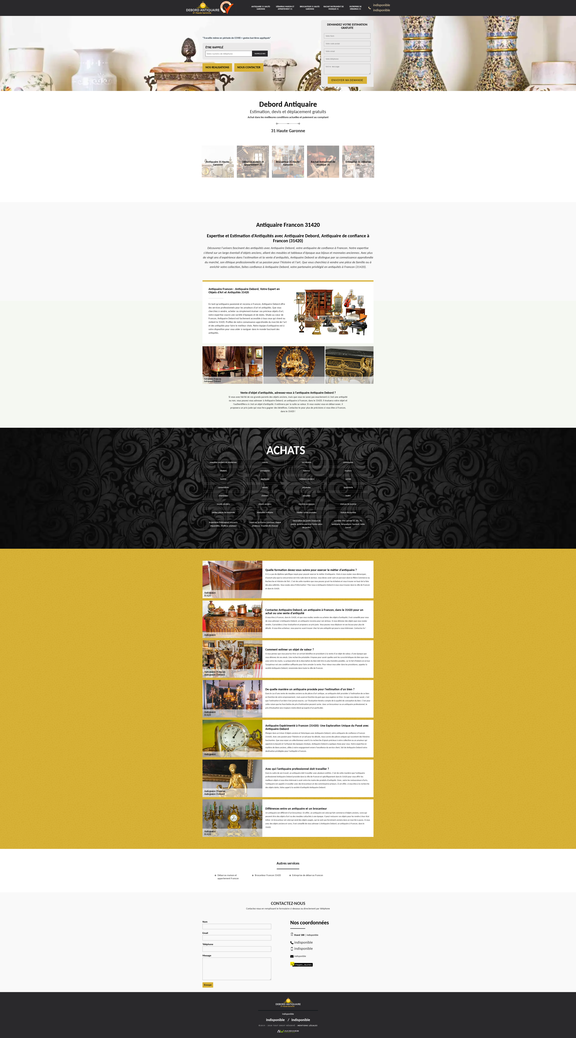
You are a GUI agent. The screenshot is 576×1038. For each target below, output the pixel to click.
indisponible (381, 5)
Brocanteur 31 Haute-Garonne (310, 8)
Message (206, 956)
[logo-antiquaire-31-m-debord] (202, 8)
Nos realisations (217, 67)
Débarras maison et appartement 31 (285, 8)
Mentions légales (308, 1026)
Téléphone (207, 944)
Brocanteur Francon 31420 (268, 875)
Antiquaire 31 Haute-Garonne (260, 8)
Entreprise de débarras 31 (356, 8)
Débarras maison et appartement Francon (228, 877)
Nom (204, 922)
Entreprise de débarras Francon (307, 875)
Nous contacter (248, 67)
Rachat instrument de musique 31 (334, 8)
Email (205, 933)
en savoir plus (218, 184)
